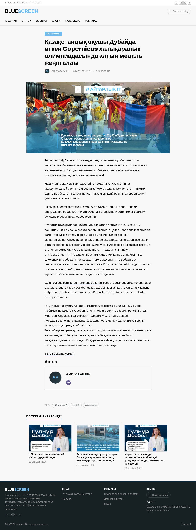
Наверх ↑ (186, 524)
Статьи (26, 21)
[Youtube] (185, 3)
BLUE (21, 11)
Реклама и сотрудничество (77, 494)
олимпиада (91, 405)
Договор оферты (113, 499)
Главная (11, 21)
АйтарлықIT (53, 34)
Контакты (67, 499)
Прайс (107, 504)
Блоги (56, 21)
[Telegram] (176, 3)
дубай (76, 405)
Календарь (72, 21)
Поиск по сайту (180, 11)
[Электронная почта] (68, 382)
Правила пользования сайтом (121, 494)
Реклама (91, 21)
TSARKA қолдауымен (59, 353)
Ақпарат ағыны (60, 71)
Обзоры (41, 21)
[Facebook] (189, 3)
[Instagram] (181, 3)
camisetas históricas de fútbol (82, 282)
